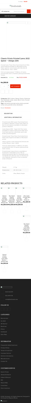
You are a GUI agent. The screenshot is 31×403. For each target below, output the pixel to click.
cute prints (7, 103)
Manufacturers (5, 358)
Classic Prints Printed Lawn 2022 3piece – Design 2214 (19, 199)
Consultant (4, 385)
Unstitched (8, 101)
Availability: (4, 77)
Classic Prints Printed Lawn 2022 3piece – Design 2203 (4, 258)
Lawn (11, 100)
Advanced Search (6, 374)
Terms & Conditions (6, 350)
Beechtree (3, 326)
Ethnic (3, 329)
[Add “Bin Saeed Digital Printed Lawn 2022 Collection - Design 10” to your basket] (24, 235)
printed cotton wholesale (15, 105)
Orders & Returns (6, 377)
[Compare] (6, 207)
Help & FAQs (4, 382)
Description (8, 113)
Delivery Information (7, 356)
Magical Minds (13, 398)
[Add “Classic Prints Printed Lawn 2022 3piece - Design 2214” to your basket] (17, 207)
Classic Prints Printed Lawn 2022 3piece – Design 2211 (4, 199)
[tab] (7, 113)
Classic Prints (19, 98)
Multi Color (21, 100)
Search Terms (5, 372)
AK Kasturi (4, 323)
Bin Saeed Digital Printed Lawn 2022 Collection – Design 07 (11, 199)
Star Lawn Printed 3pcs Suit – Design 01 (26, 198)
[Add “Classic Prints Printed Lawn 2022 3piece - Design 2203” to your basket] (2, 266)
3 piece (12, 98)
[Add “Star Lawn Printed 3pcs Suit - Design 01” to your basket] (24, 205)
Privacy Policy (5, 348)
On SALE (3, 321)
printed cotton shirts (17, 103)
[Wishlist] (3, 91)
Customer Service (6, 353)
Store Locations (5, 388)
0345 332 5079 (9, 292)
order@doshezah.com (11, 299)
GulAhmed (4, 331)
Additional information (13, 117)
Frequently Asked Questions (9, 345)
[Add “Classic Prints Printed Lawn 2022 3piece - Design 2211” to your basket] (2, 207)
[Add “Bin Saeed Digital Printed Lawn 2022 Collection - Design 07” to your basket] (10, 207)
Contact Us (4, 361)
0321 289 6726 (9, 295)
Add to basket (15, 86)
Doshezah (7, 100)
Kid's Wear (4, 334)
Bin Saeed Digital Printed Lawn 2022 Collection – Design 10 (26, 227)
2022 (8, 98)
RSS (2, 380)
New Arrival (4, 318)
